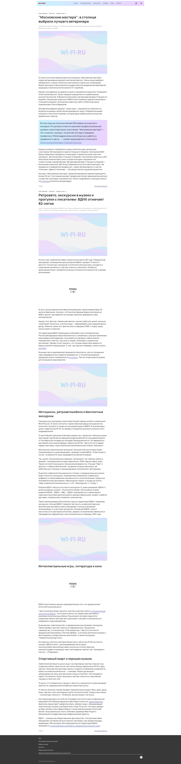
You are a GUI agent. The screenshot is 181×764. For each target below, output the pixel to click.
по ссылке (73, 357)
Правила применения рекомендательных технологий (54, 753)
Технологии (85, 3)
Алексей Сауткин (72, 142)
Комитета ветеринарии (52, 142)
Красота (96, 3)
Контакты (41, 747)
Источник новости (100, 186)
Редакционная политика (46, 750)
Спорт (119, 3)
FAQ (40, 738)
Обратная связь (43, 744)
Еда (112, 3)
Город (105, 3)
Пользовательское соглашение (48, 741)
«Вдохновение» (96, 701)
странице (45, 181)
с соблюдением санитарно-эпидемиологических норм (75, 725)
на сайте (42, 348)
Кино (76, 3)
